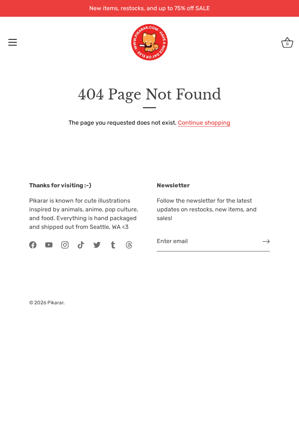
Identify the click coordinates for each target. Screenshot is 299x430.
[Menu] (13, 42)
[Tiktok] (81, 244)
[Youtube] (49, 244)
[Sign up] (266, 241)
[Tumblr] (113, 244)
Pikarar (55, 302)
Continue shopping (204, 122)
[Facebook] (32, 244)
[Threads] (129, 244)
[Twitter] (97, 244)
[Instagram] (65, 244)
